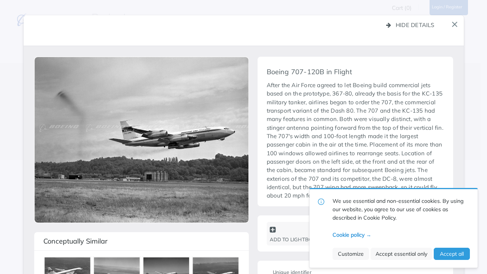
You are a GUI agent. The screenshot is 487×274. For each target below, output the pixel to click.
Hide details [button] (415, 25)
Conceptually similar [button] (75, 241)
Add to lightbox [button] (293, 239)
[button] (454, 24)
